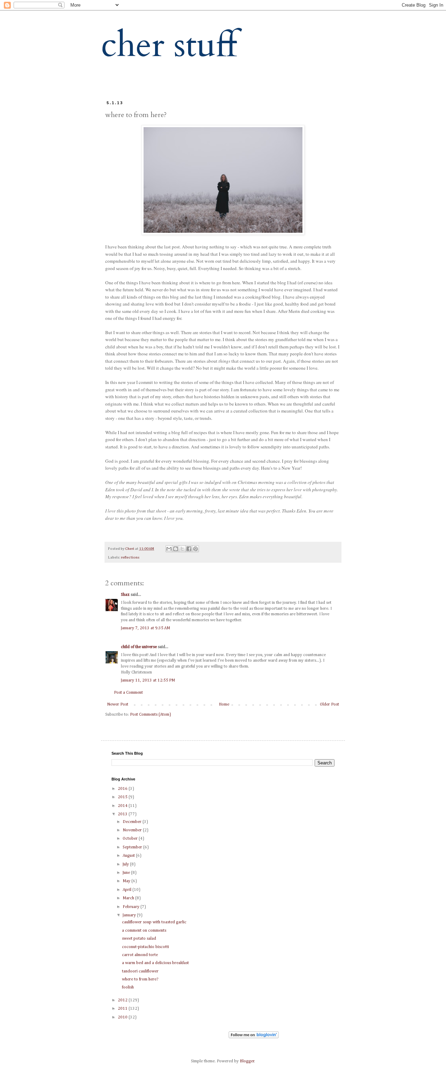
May (127, 881)
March (129, 898)
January (130, 915)
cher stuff (169, 45)
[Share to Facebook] (188, 548)
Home (224, 704)
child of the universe (139, 647)
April (127, 890)
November (133, 830)
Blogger (247, 1061)
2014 (123, 806)
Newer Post (117, 704)
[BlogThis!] (175, 548)
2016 (123, 789)
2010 (123, 1017)
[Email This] (169, 548)
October (131, 839)
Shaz (125, 595)
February (131, 907)
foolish (128, 987)
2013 (123, 814)
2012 (123, 1000)
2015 (123, 797)
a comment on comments (144, 931)
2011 (123, 1009)
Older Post (329, 704)
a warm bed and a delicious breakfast (155, 963)
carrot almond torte (140, 955)
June (127, 873)
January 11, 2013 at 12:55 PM (148, 680)
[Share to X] (182, 548)
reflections (130, 557)
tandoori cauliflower (140, 971)
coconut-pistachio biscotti (145, 947)
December (133, 822)
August (129, 856)
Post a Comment (128, 693)
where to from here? (140, 979)
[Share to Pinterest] (195, 548)
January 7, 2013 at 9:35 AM (145, 628)
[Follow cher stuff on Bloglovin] (254, 1037)
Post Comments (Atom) (150, 715)
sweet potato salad (139, 939)
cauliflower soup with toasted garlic (154, 922)
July (126, 864)
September (133, 847)
